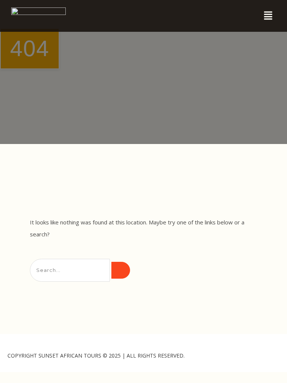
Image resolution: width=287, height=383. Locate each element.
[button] (268, 16)
